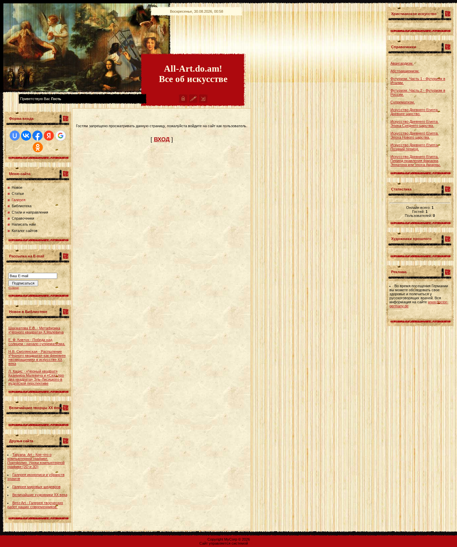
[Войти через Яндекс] (49, 136)
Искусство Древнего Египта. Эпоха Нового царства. (414, 135)
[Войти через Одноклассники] (38, 147)
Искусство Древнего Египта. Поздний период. (414, 147)
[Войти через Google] (60, 135)
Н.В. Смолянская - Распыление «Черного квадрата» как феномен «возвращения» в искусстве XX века (37, 357)
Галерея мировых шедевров (36, 487)
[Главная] (183, 102)
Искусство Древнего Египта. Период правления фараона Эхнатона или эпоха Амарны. (415, 161)
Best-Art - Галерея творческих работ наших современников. (35, 505)
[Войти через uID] (15, 136)
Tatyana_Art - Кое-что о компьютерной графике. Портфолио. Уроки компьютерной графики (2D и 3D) (36, 461)
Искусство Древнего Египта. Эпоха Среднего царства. (414, 124)
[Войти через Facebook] (37, 136)
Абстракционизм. (405, 71)
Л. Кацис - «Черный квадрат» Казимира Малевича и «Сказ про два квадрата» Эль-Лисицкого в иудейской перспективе (36, 377)
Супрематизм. (402, 102)
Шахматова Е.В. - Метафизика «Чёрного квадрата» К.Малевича (36, 330)
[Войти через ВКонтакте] (26, 136)
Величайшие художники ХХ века (39, 495)
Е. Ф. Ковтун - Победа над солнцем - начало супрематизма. (36, 342)
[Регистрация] (193, 102)
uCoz (253, 543)
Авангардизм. (402, 63)
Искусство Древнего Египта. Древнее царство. (414, 112)
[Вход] (203, 102)
